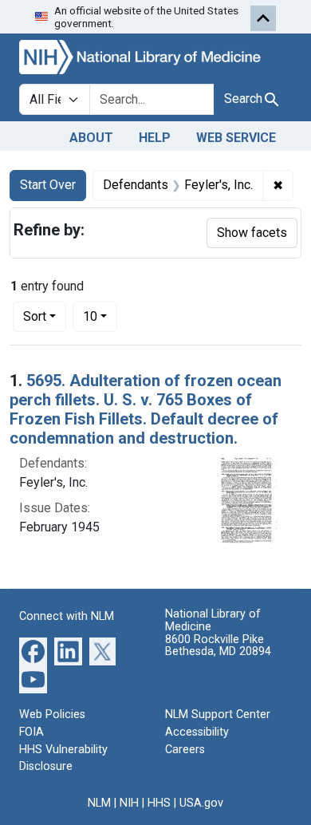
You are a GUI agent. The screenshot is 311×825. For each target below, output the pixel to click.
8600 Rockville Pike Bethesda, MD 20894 (218, 646)
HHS (159, 803)
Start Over (48, 184)
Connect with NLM (66, 616)
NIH (129, 803)
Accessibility (197, 732)
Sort (34, 316)
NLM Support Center (217, 714)
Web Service (236, 137)
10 (100, 316)
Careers (185, 749)
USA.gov (201, 803)
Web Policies (52, 714)
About (91, 137)
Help (155, 137)
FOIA (31, 732)
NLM (99, 803)
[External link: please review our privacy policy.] (33, 650)
